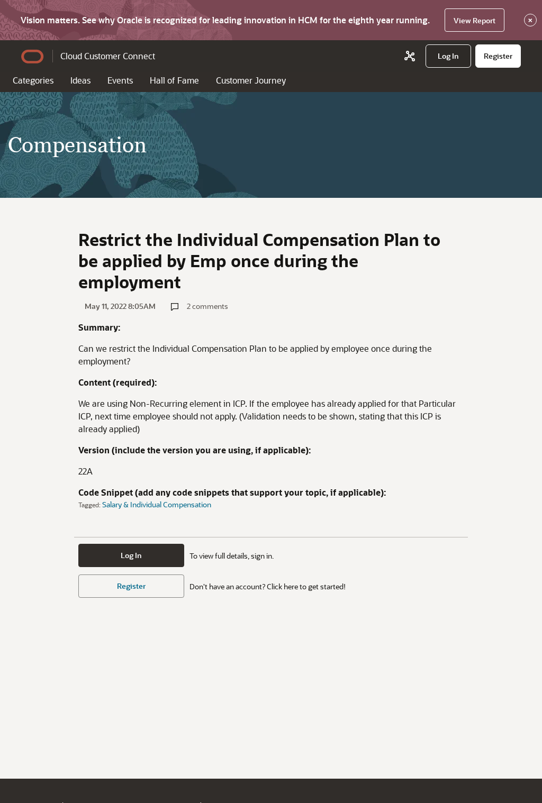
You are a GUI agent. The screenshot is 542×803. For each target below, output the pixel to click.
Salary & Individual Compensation (156, 504)
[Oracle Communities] (409, 56)
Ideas (80, 80)
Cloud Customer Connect (107, 55)
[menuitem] (448, 56)
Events (120, 80)
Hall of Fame (174, 80)
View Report (474, 20)
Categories (33, 80)
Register (131, 586)
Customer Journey (251, 80)
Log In (131, 555)
